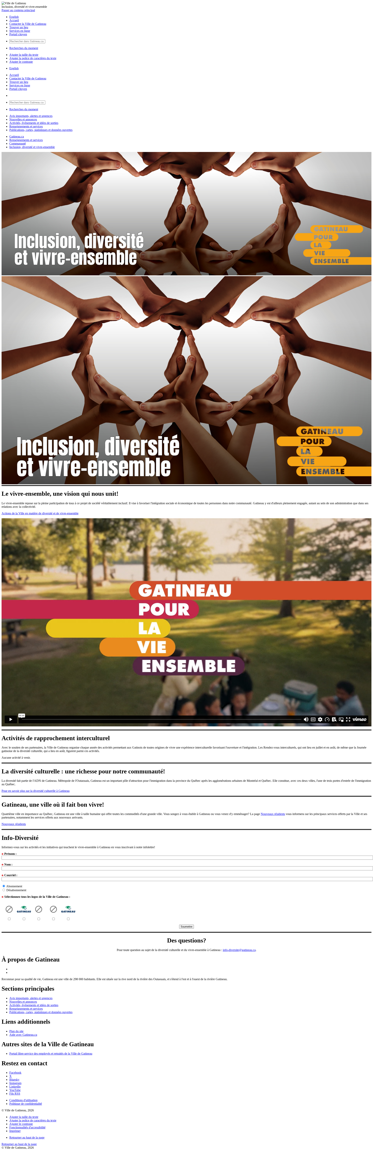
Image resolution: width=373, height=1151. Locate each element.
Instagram (15, 1083)
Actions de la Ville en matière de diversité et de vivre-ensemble (40, 513)
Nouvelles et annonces (23, 119)
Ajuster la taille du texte (23, 54)
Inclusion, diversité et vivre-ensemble (32, 147)
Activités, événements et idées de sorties (33, 123)
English (14, 16)
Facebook (15, 1072)
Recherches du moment (23, 48)
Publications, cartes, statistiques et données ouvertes (40, 130)
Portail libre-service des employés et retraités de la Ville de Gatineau (50, 1053)
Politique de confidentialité (25, 1103)
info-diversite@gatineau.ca (239, 950)
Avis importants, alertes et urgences (30, 116)
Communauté (17, 143)
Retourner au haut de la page (26, 1137)
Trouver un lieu (18, 27)
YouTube (15, 1090)
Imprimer (15, 1131)
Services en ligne (19, 30)
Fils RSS (14, 1093)
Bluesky (14, 1079)
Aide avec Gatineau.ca (23, 1034)
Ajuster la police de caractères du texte (32, 58)
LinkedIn (15, 1086)
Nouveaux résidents (273, 814)
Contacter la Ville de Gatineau (27, 23)
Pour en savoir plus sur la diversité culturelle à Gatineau (36, 790)
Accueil (14, 20)
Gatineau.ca (16, 136)
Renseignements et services (26, 126)
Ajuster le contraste (21, 61)
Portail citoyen (18, 34)
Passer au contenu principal (18, 10)
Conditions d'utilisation (23, 1100)
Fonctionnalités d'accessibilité (27, 1127)
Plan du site (16, 1031)
